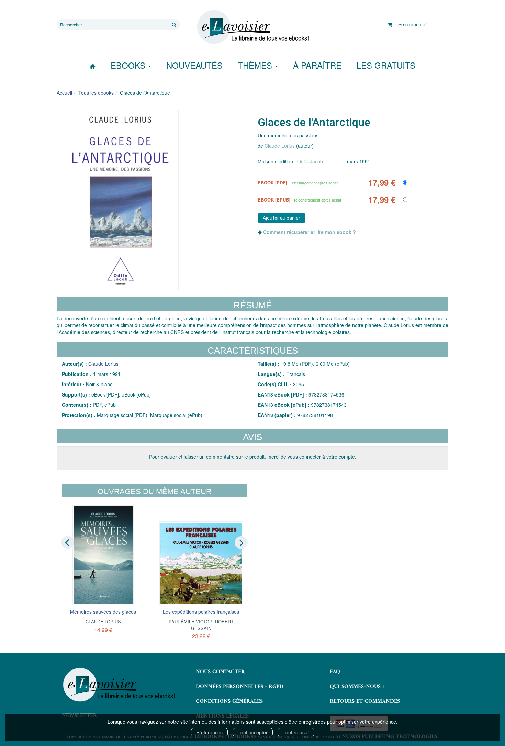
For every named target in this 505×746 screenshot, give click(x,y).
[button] (120, 200)
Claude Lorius (280, 145)
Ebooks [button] (129, 65)
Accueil (64, 92)
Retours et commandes (365, 701)
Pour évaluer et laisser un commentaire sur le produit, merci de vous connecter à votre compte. (252, 456)
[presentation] (67, 542)
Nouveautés (194, 65)
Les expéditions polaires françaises (201, 611)
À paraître (317, 65)
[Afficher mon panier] (390, 24)
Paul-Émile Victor (190, 621)
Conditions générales (229, 701)
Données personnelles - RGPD (239, 686)
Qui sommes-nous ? (357, 686)
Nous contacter (220, 672)
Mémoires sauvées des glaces (103, 611)
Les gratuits (386, 65)
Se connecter (412, 24)
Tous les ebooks (96, 92)
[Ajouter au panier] (281, 218)
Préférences (209, 732)
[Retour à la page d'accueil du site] (252, 27)
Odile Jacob (310, 161)
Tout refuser (296, 732)
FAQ (335, 672)
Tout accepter (253, 732)
